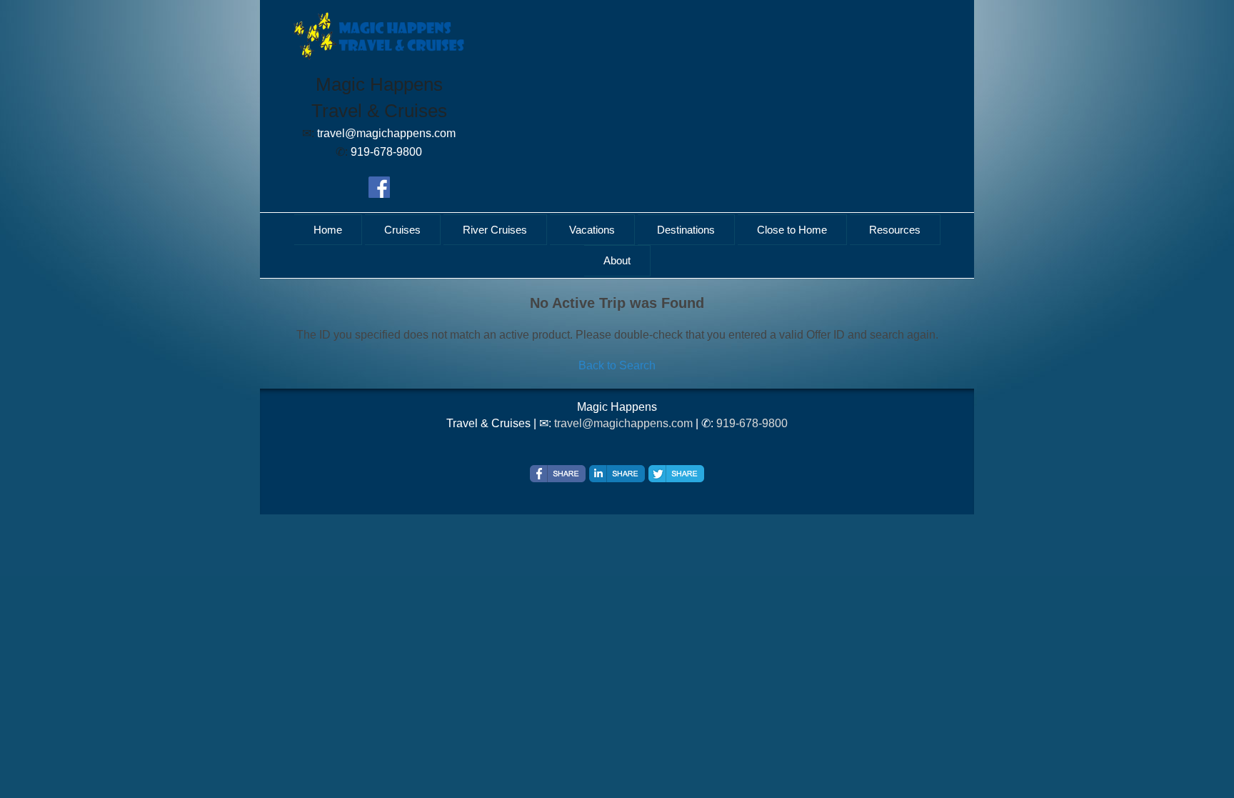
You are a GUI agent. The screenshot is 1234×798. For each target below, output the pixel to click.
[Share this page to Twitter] (676, 473)
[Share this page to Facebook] (558, 473)
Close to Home (792, 230)
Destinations (686, 230)
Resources (895, 230)
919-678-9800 (752, 423)
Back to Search (617, 365)
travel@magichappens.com (623, 423)
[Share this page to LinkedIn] (617, 473)
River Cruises (495, 230)
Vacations (592, 230)
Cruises (402, 230)
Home (327, 230)
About (617, 260)
